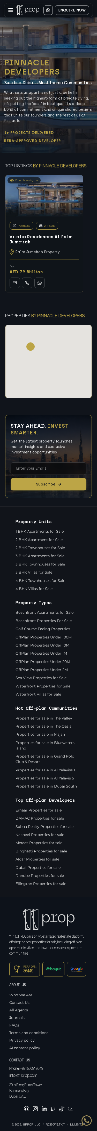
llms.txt (77, 1124)
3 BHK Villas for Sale (34, 572)
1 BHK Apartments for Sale (40, 531)
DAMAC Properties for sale (40, 818)
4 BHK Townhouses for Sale (40, 580)
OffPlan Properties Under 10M (42, 645)
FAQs (14, 1025)
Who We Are (20, 995)
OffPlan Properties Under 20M (43, 661)
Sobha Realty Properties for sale (44, 826)
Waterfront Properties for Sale (43, 686)
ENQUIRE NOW (72, 10)
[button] (78, 193)
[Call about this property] (27, 283)
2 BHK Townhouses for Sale (40, 547)
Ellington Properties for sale (41, 883)
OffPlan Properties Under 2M (42, 669)
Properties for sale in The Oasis (43, 726)
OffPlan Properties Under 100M (44, 637)
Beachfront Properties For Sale (44, 620)
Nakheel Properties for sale (40, 834)
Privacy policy (22, 1040)
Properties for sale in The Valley (44, 718)
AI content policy (24, 1048)
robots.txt (55, 1124)
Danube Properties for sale (40, 875)
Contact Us (19, 1002)
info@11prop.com (23, 1075)
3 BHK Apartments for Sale (40, 556)
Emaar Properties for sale (39, 810)
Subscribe (48, 484)
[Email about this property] (15, 283)
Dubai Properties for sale (38, 867)
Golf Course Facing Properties (43, 628)
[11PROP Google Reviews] (76, 969)
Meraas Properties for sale (39, 842)
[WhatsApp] (48, 10)
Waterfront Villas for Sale (38, 694)
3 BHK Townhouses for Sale (40, 564)
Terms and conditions (28, 1032)
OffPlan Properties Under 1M (41, 653)
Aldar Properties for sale (37, 859)
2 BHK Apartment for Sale (39, 539)
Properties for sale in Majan (40, 734)
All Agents (18, 1010)
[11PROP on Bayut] (53, 969)
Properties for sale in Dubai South (46, 786)
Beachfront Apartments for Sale (44, 612)
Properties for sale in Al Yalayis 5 (45, 778)
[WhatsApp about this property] (39, 283)
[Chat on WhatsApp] (86, 1120)
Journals (17, 1017)
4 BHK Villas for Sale (34, 588)
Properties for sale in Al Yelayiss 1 (45, 770)
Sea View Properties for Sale (41, 677)
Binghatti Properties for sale (41, 851)
